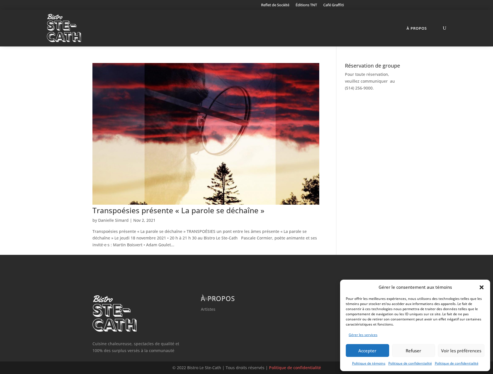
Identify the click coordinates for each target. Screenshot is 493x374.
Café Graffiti (333, 5)
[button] (481, 287)
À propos (417, 28)
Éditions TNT (306, 5)
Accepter (367, 350)
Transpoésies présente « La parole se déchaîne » (178, 210)
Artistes (208, 309)
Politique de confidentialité (410, 363)
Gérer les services (363, 334)
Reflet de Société (275, 5)
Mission (208, 298)
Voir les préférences (461, 350)
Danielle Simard (113, 220)
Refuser (413, 350)
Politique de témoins (368, 363)
